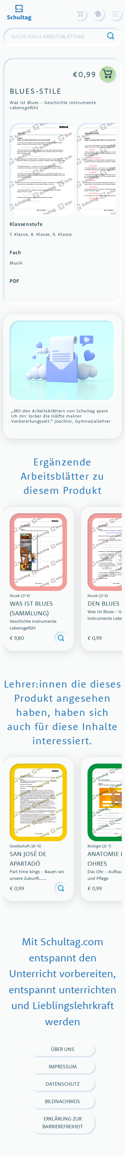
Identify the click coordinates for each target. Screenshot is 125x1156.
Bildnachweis (62, 1101)
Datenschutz (62, 1084)
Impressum (63, 1066)
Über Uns (62, 1049)
